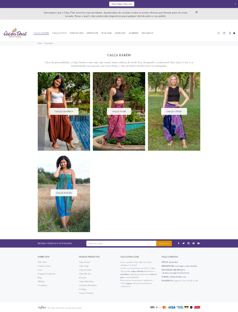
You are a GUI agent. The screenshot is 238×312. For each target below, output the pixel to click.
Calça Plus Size (85, 273)
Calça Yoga (83, 266)
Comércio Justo (44, 266)
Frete (40, 270)
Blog (39, 277)
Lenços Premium (86, 293)
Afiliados (41, 281)
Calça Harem (84, 262)
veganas (129, 283)
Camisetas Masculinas (88, 285)
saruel (107, 62)
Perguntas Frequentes (47, 273)
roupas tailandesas (138, 271)
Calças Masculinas (86, 281)
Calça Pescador (85, 270)
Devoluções (42, 285)
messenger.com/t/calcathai (186, 266)
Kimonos (82, 277)
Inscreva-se (164, 243)
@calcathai (173, 262)
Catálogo (82, 289)
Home (40, 43)
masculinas (125, 274)
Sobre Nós (42, 262)
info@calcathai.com (178, 276)
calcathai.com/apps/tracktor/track (175, 273)
